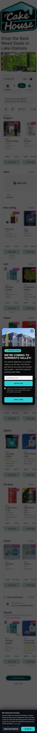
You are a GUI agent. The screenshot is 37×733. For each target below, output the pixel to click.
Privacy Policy (16, 724)
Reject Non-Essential (11, 729)
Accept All (28, 729)
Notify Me (18, 383)
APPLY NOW (18, 399)
